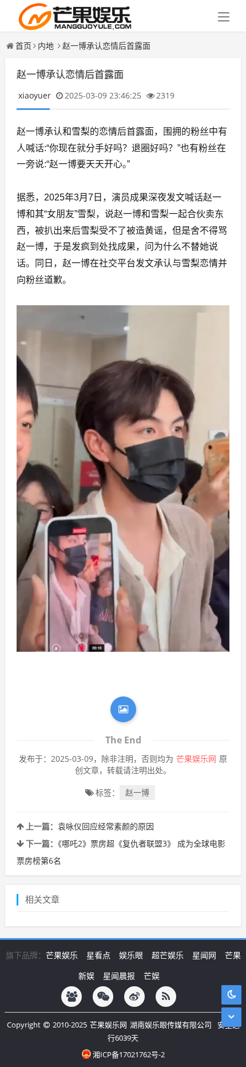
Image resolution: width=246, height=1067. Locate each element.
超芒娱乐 (168, 955)
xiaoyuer (34, 95)
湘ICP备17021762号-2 (129, 1054)
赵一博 (137, 792)
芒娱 (152, 975)
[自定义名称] (71, 996)
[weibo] (134, 996)
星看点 (98, 955)
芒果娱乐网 (108, 1024)
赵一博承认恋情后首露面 (106, 45)
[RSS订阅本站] (166, 996)
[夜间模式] (232, 994)
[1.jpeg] (123, 478)
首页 (23, 45)
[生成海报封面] (123, 709)
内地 (46, 45)
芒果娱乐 (62, 955)
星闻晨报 (119, 975)
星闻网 (204, 955)
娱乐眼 (131, 955)
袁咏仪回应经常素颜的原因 (106, 826)
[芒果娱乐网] (72, 16)
